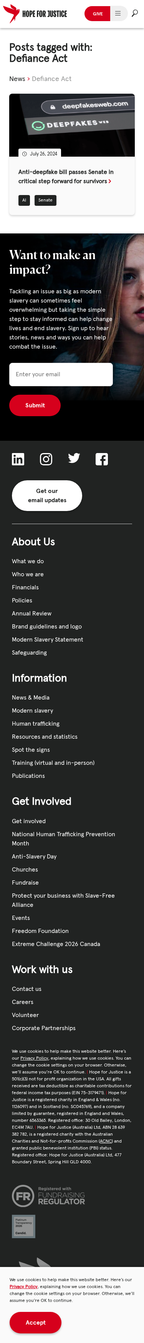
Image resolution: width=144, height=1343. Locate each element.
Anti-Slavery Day (34, 856)
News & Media (31, 698)
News (17, 79)
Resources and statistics (45, 737)
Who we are (28, 574)
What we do (28, 561)
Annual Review (31, 613)
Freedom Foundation (40, 931)
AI (24, 200)
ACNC (106, 1141)
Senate (45, 200)
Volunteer (25, 1015)
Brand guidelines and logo (47, 627)
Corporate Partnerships (44, 1028)
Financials (25, 587)
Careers (22, 1002)
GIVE (98, 14)
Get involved (29, 821)
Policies (22, 600)
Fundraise (25, 883)
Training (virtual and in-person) (53, 763)
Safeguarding (29, 653)
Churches (25, 870)
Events (21, 918)
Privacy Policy (24, 1287)
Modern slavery (32, 711)
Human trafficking (36, 724)
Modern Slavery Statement (47, 640)
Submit (35, 405)
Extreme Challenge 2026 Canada (56, 944)
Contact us (26, 989)
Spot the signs (31, 750)
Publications (28, 776)
